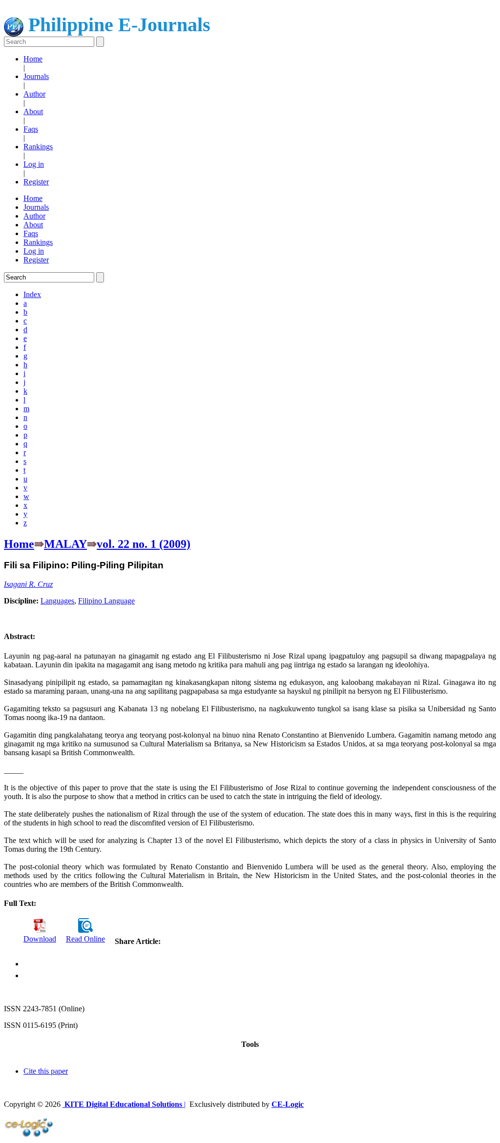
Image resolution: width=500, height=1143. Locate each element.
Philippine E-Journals (116, 25)
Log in (33, 164)
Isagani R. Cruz (28, 584)
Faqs (30, 129)
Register (36, 182)
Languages (57, 601)
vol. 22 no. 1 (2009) (143, 544)
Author (34, 94)
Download (39, 939)
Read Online (85, 939)
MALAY (65, 544)
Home (32, 59)
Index (32, 294)
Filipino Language (106, 601)
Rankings (38, 146)
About (33, 111)
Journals (36, 76)
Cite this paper (45, 1071)
